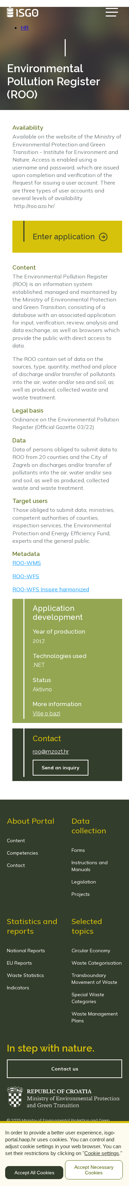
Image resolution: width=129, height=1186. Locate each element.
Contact (16, 865)
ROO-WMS (26, 562)
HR (25, 27)
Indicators (18, 988)
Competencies (22, 853)
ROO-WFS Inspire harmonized (50, 589)
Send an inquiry (60, 768)
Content (16, 840)
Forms (78, 850)
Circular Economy (91, 950)
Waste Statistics (25, 975)
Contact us (64, 1069)
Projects (81, 894)
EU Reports (19, 963)
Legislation (84, 882)
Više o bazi (46, 713)
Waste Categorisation (97, 963)
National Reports (26, 950)
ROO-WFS (25, 576)
